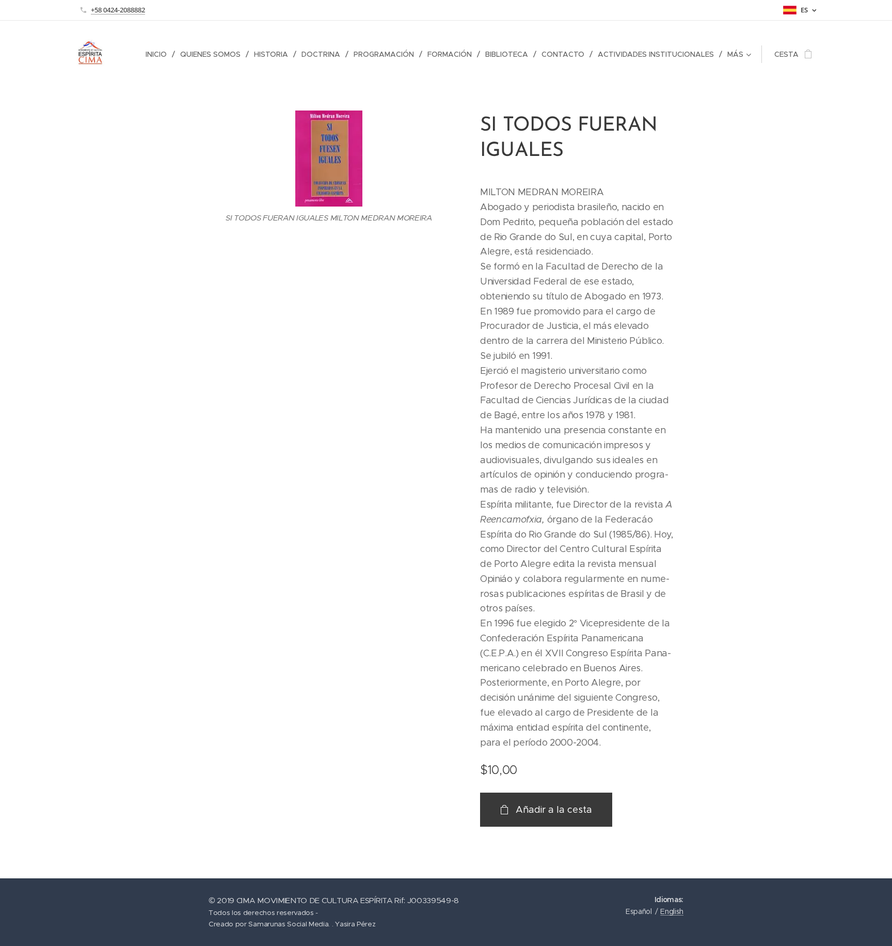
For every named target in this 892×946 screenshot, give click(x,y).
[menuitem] (159, 54)
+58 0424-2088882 (118, 9)
